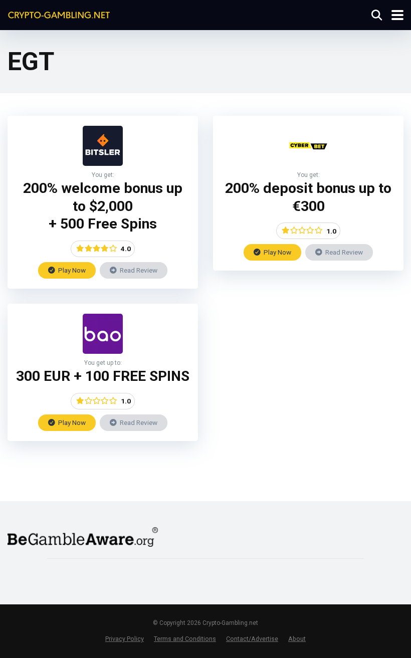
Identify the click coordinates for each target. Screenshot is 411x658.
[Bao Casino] (103, 351)
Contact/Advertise (252, 638)
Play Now (71, 270)
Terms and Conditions (185, 638)
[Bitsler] (103, 163)
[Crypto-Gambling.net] (59, 14)
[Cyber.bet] (308, 163)
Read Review (137, 270)
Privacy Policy (124, 638)
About (297, 638)
